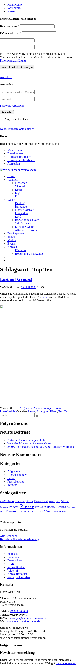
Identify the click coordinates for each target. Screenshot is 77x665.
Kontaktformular (17, 573)
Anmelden (6, 77)
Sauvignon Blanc (47, 411)
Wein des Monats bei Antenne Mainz (29, 443)
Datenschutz (14, 560)
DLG (29, 501)
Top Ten (63, 411)
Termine (12, 484)
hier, (44, 297)
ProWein (40, 507)
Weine (11, 199)
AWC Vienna (7, 501)
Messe (65, 501)
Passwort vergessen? (12, 105)
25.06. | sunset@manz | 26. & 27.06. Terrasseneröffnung (40, 446)
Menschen (21, 183)
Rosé (18, 216)
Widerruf (12, 570)
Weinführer (60, 511)
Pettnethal (4, 507)
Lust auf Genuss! (16, 279)
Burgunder (21, 206)
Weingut (12, 179)
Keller (18, 189)
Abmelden (13, 163)
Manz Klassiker (24, 209)
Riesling (20, 203)
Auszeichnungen (43, 408)
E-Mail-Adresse (10, 33)
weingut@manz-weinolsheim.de (29, 618)
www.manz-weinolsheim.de (23, 621)
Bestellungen (15, 153)
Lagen (18, 193)
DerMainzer (20, 501)
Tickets (11, 236)
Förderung (21, 250)
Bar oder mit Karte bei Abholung (19, 539)
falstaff (52, 501)
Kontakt (12, 246)
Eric (17, 196)
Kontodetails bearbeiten (21, 160)
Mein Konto (14, 4)
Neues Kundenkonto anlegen (17, 128)
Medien (11, 240)
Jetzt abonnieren (66, 663)
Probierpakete (15, 233)
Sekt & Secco (23, 223)
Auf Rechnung (9, 535)
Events (11, 243)
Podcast (14, 507)
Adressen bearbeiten (19, 156)
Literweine (21, 213)
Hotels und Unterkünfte (29, 253)
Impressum (13, 557)
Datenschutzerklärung (13, 60)
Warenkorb (14, 8)
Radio (51, 507)
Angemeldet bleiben (16, 119)
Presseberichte (8, 411)
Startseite (12, 553)
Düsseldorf (41, 501)
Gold (58, 501)
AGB (10, 563)
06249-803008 (19, 611)
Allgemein (26, 408)
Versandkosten (16, 567)
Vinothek (20, 186)
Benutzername (9, 26)
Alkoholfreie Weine (26, 230)
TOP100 (22, 511)
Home (11, 176)
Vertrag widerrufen (18, 577)
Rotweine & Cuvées (27, 220)
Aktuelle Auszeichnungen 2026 (26, 440)
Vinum (48, 511)
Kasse (11, 11)
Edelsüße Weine (24, 226)
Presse (58, 408)
